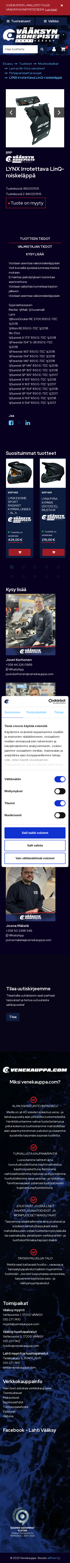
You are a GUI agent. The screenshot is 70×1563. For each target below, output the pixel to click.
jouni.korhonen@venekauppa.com (29, 674)
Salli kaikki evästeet (35, 832)
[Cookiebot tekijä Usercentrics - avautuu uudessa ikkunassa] (49, 701)
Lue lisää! (51, 9)
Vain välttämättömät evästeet (35, 858)
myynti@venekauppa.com (21, 1324)
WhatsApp (16, 669)
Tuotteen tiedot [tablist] (35, 239)
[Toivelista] (28, 463)
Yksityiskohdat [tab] (36, 712)
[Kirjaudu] (54, 49)
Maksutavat (11, 1397)
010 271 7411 (11, 1363)
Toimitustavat (12, 1393)
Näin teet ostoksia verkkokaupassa (27, 1388)
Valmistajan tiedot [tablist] (35, 247)
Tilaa (13, 1017)
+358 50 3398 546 (19, 931)
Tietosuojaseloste (15, 1407)
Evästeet (9, 1411)
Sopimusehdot (13, 1402)
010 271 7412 (11, 1341)
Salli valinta (35, 845)
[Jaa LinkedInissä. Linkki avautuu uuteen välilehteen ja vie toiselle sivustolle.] (29, 424)
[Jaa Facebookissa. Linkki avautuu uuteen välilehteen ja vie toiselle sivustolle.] (13, 424)
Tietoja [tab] (59, 712)
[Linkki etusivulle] (31, 34)
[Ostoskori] (63, 49)
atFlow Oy (53, 1558)
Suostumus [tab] (12, 712)
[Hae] (42, 49)
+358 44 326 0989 (19, 665)
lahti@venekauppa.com (19, 1367)
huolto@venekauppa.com (21, 1346)
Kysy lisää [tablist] (35, 254)
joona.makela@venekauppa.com (28, 940)
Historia (8, 1416)
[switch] (60, 791)
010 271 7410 (12, 1319)
